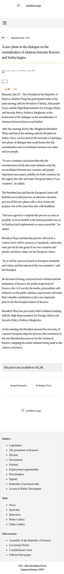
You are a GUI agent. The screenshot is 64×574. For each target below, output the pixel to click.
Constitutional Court (20, 549)
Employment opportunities (24, 469)
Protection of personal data (24, 483)
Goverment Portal (19, 545)
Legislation (15, 445)
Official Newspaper (20, 554)
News (28, 37)
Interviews (15, 514)
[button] (61, 23)
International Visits (17, 37)
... (8, 37)
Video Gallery (17, 524)
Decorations (16, 459)
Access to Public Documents (25, 488)
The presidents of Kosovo (23, 450)
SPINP (41, 569)
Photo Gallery (17, 519)
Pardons (13, 464)
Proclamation (16, 474)
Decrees (13, 454)
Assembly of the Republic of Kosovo (30, 540)
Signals (13, 479)
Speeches (14, 509)
